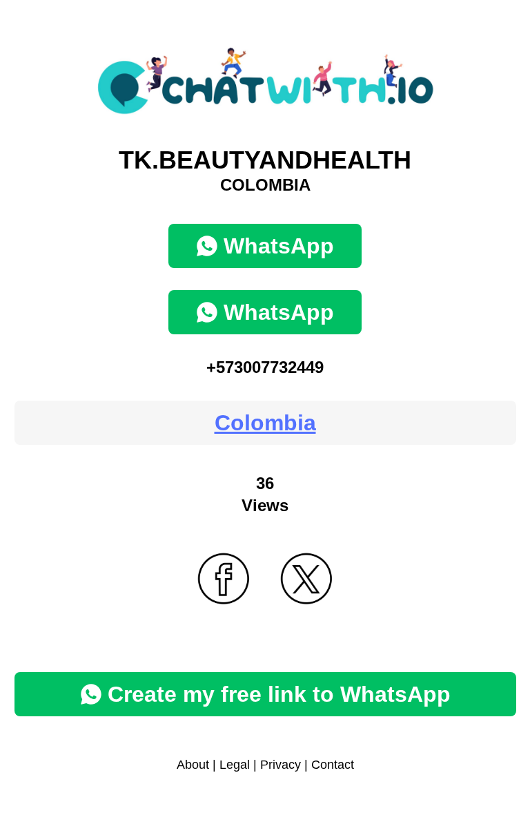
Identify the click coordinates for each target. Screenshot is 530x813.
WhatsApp (279, 245)
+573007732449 (265, 367)
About (193, 765)
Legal (234, 765)
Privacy (280, 765)
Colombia (265, 422)
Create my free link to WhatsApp (279, 694)
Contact (332, 765)
